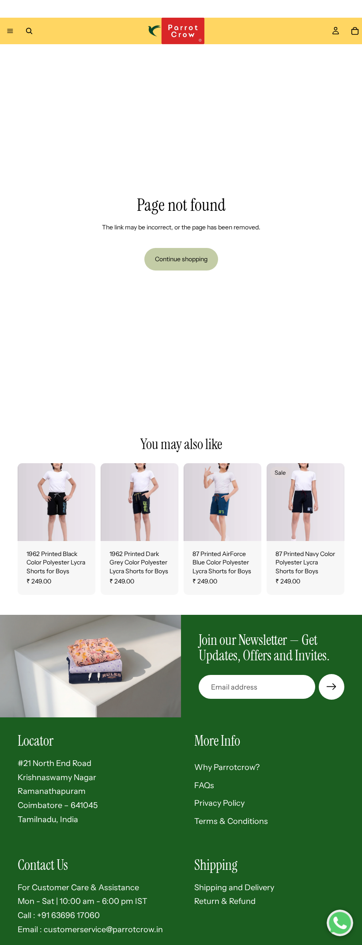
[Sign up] (331, 687)
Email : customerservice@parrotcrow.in (90, 929)
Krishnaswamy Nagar (57, 777)
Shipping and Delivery (234, 887)
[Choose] (82, 527)
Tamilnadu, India (48, 819)
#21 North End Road (54, 763)
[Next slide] (85, 502)
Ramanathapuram (52, 791)
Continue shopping (181, 259)
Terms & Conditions (231, 821)
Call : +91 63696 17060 (59, 915)
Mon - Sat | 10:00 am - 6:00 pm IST (82, 901)
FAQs (204, 785)
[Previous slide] (27, 502)
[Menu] (10, 31)
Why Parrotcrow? (227, 767)
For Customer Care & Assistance (78, 887)
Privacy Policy (219, 803)
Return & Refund (225, 901)
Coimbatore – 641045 (58, 805)
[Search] (29, 31)
